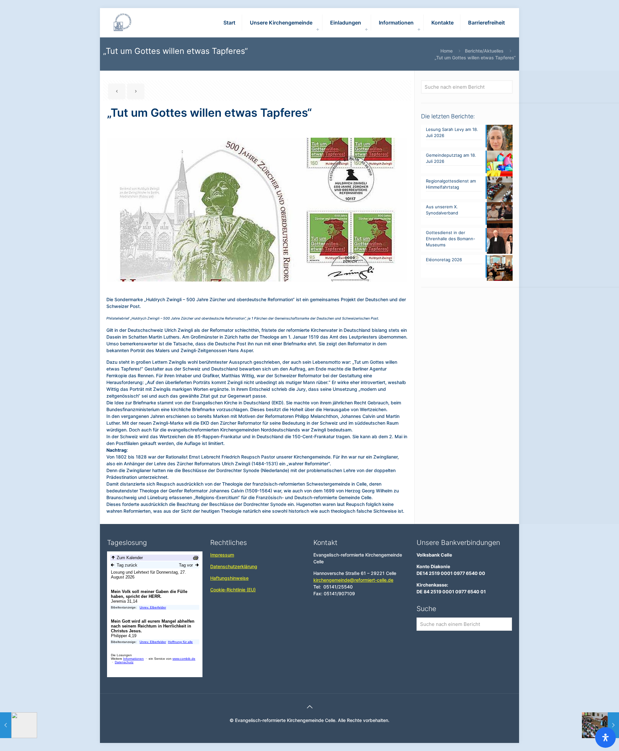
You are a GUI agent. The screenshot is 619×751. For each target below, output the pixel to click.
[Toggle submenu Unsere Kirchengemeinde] (317, 29)
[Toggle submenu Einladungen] (366, 29)
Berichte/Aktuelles (484, 51)
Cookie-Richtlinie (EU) (233, 589)
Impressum (222, 555)
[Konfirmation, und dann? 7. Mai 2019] (18, 725)
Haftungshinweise (229, 578)
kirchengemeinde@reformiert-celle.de (353, 580)
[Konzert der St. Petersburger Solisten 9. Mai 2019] (600, 725)
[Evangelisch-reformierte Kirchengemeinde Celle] (123, 22)
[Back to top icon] (309, 707)
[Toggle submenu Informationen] (419, 29)
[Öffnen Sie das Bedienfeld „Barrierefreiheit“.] (605, 737)
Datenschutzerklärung (233, 566)
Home (446, 51)
